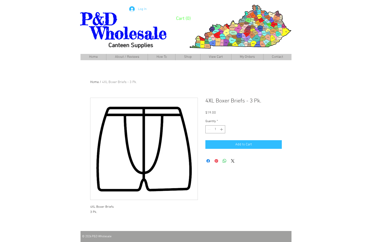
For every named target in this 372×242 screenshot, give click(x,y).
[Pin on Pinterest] (216, 160)
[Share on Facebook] (208, 160)
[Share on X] (232, 160)
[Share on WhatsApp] (224, 160)
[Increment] (222, 129)
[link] (186, 18)
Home (94, 82)
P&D (99, 19)
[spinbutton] (215, 129)
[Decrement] (208, 129)
